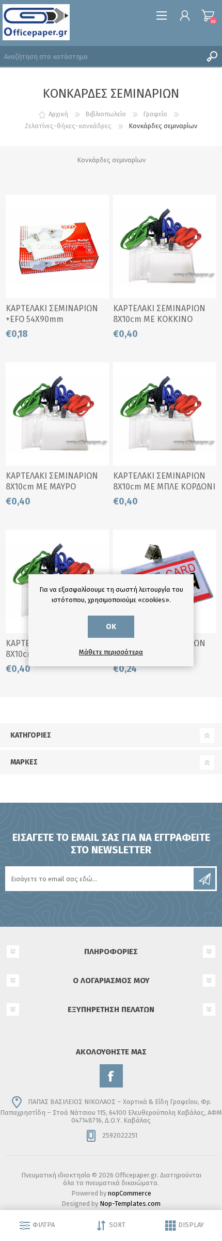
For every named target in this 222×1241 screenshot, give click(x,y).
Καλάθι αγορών (207, 15)
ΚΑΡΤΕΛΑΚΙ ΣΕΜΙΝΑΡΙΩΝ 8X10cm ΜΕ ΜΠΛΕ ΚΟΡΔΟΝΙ (164, 481)
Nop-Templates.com (130, 1203)
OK (111, 626)
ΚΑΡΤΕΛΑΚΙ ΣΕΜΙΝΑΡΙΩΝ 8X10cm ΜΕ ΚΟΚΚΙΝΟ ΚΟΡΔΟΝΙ (159, 319)
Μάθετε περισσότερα (111, 652)
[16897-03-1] (164, 414)
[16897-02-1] (164, 246)
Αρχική (58, 114)
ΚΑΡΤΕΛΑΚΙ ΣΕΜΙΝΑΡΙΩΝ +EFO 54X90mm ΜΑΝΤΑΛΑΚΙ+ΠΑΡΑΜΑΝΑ (52, 319)
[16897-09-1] (57, 414)
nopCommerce (129, 1193)
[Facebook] (111, 1075)
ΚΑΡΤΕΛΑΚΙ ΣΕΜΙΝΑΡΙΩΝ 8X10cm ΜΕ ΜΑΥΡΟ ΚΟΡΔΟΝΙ (52, 486)
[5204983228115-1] (57, 246)
